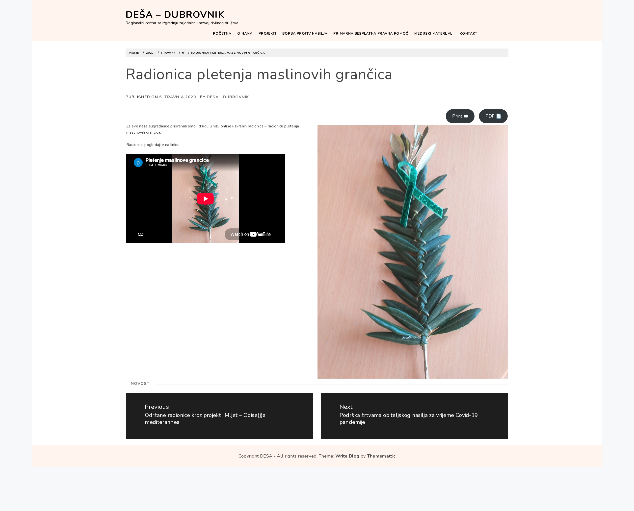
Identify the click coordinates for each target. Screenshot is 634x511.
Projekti (267, 33)
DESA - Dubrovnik (228, 97)
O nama (245, 33)
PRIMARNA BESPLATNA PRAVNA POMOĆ (370, 33)
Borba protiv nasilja (304, 33)
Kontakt (468, 33)
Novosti (141, 383)
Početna (222, 33)
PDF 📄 (493, 116)
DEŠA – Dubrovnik (175, 14)
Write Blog (347, 456)
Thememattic (381, 456)
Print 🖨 (460, 116)
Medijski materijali (433, 33)
